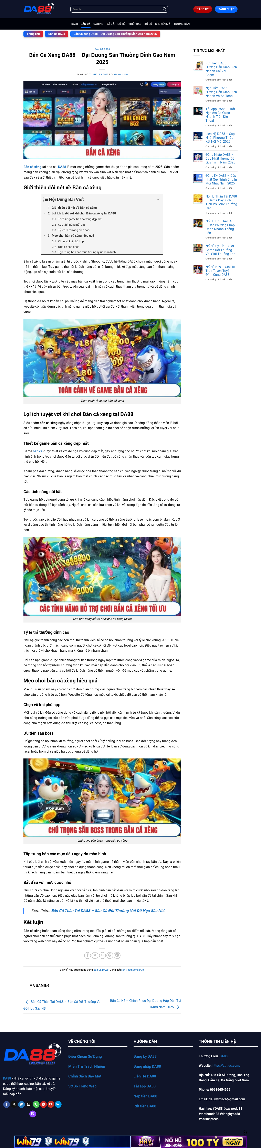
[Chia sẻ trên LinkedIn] (117, 955)
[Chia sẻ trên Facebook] (87, 955)
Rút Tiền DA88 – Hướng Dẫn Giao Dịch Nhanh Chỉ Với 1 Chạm (221, 69)
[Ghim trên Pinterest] (109, 955)
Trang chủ (33, 33)
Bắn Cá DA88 (56, 33)
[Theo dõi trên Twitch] (32, 1113)
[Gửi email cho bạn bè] (102, 955)
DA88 (74, 23)
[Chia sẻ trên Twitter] (95, 955)
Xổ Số (148, 23)
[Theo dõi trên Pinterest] (43, 1104)
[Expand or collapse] (158, 199)
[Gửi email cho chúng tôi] (28, 1104)
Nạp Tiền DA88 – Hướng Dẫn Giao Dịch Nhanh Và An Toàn (221, 92)
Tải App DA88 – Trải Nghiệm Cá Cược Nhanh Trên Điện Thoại (220, 115)
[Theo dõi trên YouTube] (51, 1104)
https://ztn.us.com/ (226, 1065)
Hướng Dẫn (182, 23)
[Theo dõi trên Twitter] (21, 1104)
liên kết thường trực (132, 969)
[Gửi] (164, 9)
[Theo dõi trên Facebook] (6, 1104)
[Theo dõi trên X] (14, 1104)
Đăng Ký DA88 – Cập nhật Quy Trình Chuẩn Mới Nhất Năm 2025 (221, 179)
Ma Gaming (121, 74)
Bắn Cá (86, 23)
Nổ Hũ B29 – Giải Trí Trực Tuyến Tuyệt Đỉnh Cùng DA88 (220, 271)
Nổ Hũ (121, 23)
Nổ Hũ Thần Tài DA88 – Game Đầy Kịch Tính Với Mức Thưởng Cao (221, 202)
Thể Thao (135, 23)
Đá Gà (110, 23)
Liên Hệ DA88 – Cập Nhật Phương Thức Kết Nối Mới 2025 (220, 138)
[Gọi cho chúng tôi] (36, 1104)
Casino (98, 23)
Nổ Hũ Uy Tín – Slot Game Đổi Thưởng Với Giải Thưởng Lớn (220, 250)
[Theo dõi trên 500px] (58, 1104)
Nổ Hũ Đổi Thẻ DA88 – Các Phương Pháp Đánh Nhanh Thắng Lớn (220, 227)
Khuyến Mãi (163, 23)
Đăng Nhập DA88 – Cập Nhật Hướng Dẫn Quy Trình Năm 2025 (221, 158)
